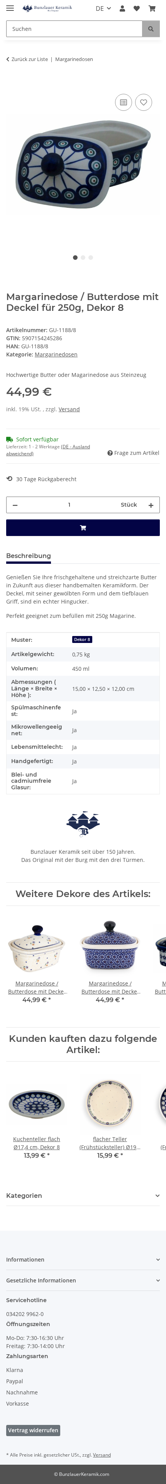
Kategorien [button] (24, 1195)
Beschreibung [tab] (28, 556)
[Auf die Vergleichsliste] (123, 102)
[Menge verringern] (15, 505)
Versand (69, 409)
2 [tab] (83, 257)
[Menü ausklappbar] (10, 5)
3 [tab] (90, 257)
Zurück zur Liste (30, 59)
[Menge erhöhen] (150, 505)
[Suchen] (151, 28)
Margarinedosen (56, 354)
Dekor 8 (82, 639)
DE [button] (100, 8)
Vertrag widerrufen (33, 1430)
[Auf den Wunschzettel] (143, 102)
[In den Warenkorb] (12, 83)
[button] (122, 8)
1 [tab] (75, 257)
